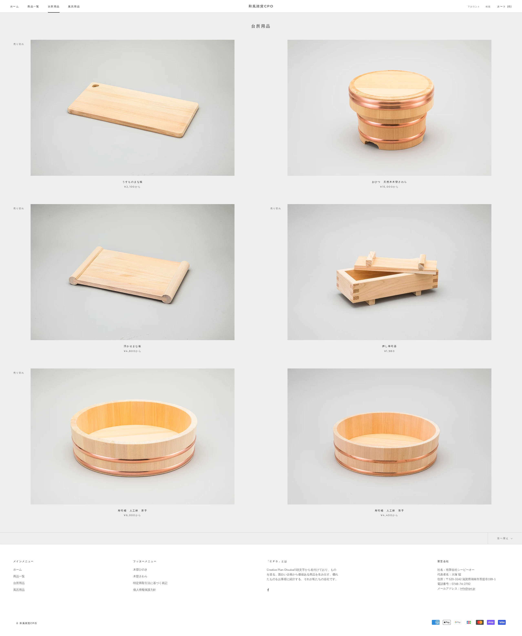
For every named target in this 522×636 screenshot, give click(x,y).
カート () (504, 6)
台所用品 (54, 6)
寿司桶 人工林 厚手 (132, 510)
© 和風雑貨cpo (26, 623)
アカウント (474, 6)
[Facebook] (268, 589)
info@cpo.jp (467, 589)
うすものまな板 (132, 181)
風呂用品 (74, 6)
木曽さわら (140, 576)
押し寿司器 (389, 346)
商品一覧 (33, 6)
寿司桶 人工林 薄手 (389, 510)
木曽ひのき (140, 570)
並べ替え (503, 538)
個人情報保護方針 (144, 590)
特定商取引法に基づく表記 (150, 583)
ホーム (14, 6)
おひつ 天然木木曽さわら (389, 181)
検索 (488, 6)
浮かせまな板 (132, 346)
